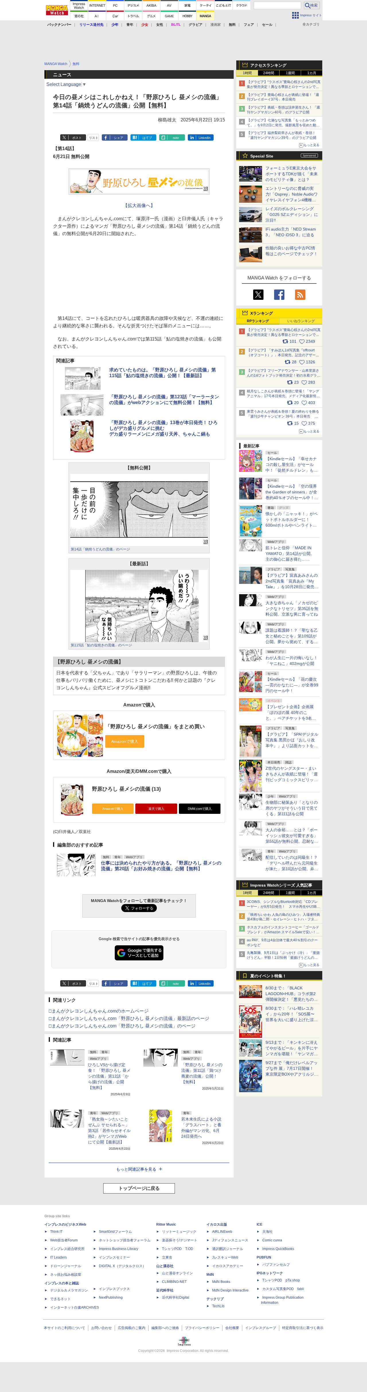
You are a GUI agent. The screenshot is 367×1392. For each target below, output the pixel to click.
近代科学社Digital (175, 1297)
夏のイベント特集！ (268, 976)
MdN (210, 1275)
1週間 (290, 73)
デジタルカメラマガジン (69, 1290)
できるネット (60, 1299)
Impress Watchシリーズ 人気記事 (281, 885)
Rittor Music (166, 1224)
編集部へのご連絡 (165, 1328)
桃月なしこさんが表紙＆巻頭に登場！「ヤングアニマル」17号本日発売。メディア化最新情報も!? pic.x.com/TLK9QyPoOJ (283, 396)
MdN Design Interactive (230, 1290)
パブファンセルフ (276, 1265)
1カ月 (311, 73)
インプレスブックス (114, 1289)
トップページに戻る (139, 1188)
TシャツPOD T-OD (177, 1249)
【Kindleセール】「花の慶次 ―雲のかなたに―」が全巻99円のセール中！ (292, 685)
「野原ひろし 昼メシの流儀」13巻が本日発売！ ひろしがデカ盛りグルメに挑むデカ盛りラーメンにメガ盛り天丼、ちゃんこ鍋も (163, 428)
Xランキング (261, 313)
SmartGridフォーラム (115, 1232)
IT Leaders (58, 1257)
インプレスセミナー (114, 1257)
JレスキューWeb (225, 1257)
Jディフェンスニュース (230, 1240)
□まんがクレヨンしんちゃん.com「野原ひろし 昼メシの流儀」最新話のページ (129, 1018)
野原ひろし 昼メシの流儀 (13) (126, 789)
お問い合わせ (101, 1328)
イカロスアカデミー (227, 1266)
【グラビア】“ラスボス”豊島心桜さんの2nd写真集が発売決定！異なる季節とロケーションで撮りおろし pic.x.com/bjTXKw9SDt (284, 335)
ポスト (77, 137)
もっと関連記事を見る (136, 1169)
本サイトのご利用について (64, 1328)
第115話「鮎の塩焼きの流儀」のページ (101, 645)
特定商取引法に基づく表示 (302, 1328)
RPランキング (258, 321)
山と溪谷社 (164, 1266)
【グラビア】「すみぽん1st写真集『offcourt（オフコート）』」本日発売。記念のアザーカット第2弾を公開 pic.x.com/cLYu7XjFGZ (283, 355)
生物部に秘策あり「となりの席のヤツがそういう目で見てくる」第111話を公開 (292, 808)
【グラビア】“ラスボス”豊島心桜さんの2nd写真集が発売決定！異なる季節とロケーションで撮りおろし (284, 87)
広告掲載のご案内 (131, 1328)
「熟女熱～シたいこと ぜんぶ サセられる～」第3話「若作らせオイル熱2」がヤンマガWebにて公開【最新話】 (109, 1130)
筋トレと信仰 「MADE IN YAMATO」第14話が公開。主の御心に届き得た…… (290, 554)
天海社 (267, 1232)
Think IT (56, 1232)
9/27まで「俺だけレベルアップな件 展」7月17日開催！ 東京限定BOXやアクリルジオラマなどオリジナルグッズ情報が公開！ (292, 1074)
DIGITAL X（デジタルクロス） (122, 1266)
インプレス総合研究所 (67, 1249)
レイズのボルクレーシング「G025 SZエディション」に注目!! (292, 214)
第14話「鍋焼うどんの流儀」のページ (100, 549)
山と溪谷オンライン (177, 1273)
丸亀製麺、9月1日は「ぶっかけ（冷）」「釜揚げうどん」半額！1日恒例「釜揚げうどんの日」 (283, 957)
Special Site (261, 156)
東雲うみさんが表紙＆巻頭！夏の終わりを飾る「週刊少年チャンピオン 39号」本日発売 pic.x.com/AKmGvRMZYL (283, 416)
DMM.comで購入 (200, 808)
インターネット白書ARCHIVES (74, 1308)
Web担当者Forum (64, 1240)
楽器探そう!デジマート (179, 1240)
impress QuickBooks (278, 1249)
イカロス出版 (216, 1224)
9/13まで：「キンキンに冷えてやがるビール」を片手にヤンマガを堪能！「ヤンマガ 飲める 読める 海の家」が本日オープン (292, 1054)
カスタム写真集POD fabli (283, 1289)
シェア (118, 137)
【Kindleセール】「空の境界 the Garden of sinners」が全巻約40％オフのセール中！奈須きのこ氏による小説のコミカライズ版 (292, 497)
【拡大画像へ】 (139, 205)
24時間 (268, 73)
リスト (93, 137)
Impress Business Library (118, 1249)
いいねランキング (301, 321)
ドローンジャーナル (65, 1266)
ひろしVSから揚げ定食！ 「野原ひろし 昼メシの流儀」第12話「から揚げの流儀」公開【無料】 (109, 1076)
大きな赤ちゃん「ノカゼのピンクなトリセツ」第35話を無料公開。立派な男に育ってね (292, 608)
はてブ (147, 137)
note (176, 137)
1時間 (247, 73)
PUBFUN (264, 1257)
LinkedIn (204, 137)
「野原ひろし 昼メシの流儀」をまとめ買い (155, 726)
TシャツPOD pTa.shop (281, 1280)
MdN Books (221, 1282)
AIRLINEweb (222, 1232)
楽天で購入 (156, 808)
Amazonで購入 (112, 808)
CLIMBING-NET (174, 1282)
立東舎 (167, 1257)
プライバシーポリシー (202, 1328)
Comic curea (272, 1240)
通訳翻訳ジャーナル (227, 1249)
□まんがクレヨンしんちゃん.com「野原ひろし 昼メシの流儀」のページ (122, 1025)
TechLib (218, 1306)
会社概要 (232, 1328)
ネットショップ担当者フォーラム (125, 1240)
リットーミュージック (179, 1232)
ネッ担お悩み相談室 (65, 1275)
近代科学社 (164, 1290)
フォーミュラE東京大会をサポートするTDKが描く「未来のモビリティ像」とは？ (292, 174)
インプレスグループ (260, 1328)
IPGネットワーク (270, 1273)
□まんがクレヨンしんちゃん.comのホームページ (99, 1011)
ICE (259, 1224)
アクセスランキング (268, 65)
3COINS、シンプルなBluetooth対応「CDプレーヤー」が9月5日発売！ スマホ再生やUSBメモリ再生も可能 (283, 906)
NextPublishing (111, 1297)
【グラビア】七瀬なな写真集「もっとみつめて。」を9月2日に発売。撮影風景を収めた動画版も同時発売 (283, 125)
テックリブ (215, 1299)
